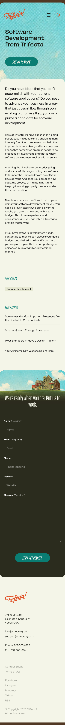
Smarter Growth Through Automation (27, 330)
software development (19, 288)
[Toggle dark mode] (58, 14)
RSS (7, 700)
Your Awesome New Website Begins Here (29, 351)
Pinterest (10, 690)
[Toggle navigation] (48, 14)
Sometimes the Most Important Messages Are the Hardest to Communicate (32, 318)
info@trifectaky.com (17, 631)
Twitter (9, 695)
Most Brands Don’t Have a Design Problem (30, 340)
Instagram (11, 685)
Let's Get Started (32, 557)
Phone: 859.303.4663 (17, 645)
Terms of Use (13, 671)
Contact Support (15, 666)
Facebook (11, 680)
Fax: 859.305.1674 (15, 650)
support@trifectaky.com (19, 636)
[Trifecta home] (14, 14)
